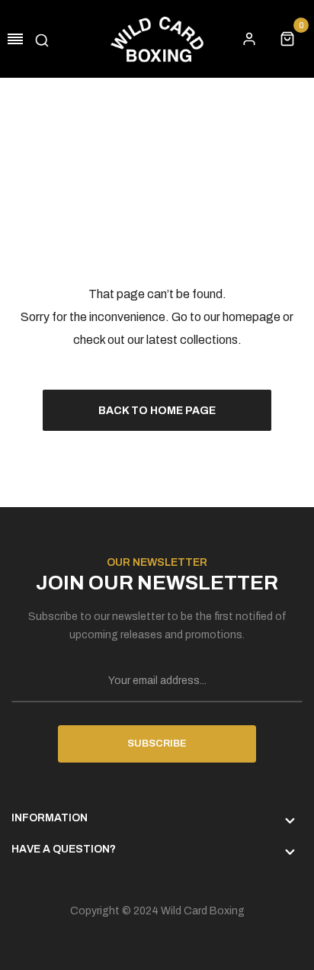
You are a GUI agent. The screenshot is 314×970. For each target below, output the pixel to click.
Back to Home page (157, 410)
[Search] (42, 39)
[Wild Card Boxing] (157, 39)
